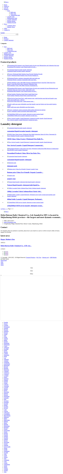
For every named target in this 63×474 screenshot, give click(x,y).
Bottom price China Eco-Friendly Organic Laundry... (25, 172)
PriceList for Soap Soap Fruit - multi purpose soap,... (20, 101)
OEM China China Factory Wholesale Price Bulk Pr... (25, 139)
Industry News (11, 27)
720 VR (6, 7)
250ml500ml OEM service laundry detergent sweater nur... (22, 115)
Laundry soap (10, 16)
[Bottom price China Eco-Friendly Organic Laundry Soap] (22, 169)
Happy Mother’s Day (8, 239)
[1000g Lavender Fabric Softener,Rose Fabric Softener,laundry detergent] (26, 188)
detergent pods (12, 166)
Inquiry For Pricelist (6, 232)
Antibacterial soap (15, 15)
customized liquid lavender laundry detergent (18, 71)
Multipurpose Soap (12, 18)
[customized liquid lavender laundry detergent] (19, 128)
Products (6, 9)
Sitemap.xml (45, 257)
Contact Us (7, 30)
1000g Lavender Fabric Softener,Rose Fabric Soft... (24, 191)
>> (7, 208)
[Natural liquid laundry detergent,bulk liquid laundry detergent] (23, 182)
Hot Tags (38, 257)
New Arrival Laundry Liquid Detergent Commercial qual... (22, 120)
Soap (8, 10)
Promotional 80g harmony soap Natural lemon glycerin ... (22, 91)
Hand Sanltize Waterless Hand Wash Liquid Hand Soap (21, 95)
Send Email (4, 260)
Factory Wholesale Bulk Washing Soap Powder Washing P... (23, 75)
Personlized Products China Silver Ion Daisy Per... (24, 153)
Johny (2, 265)
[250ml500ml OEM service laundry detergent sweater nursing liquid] (25, 202)
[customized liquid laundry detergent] (17, 156)
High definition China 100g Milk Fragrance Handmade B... (22, 85)
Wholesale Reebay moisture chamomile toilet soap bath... (22, 79)
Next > (4, 208)
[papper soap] (11, 175)
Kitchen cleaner (11, 21)
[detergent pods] (11, 162)
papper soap (11, 179)
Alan (2, 262)
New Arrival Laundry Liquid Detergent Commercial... (25, 145)
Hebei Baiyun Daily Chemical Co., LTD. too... (16, 246)
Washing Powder (11, 22)
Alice (2, 263)
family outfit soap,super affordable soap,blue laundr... (21, 107)
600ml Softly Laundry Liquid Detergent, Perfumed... (25, 199)
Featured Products (30, 257)
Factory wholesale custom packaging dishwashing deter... (22, 111)
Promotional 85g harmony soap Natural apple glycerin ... (22, 67)
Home (5, 5)
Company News (11, 25)
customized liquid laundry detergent (19, 159)
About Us (6, 6)
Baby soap (13, 13)
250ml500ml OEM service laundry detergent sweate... (25, 206)
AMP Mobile (53, 257)
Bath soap (13, 12)
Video (5, 28)
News (5, 24)
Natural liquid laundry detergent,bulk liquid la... (23, 185)
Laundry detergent (12, 19)
